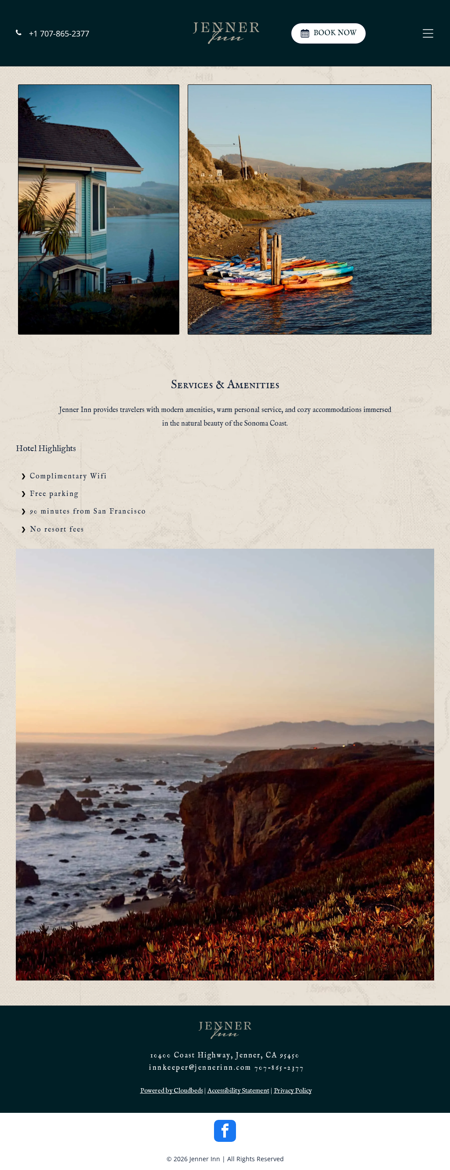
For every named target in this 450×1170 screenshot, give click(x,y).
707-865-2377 (279, 1068)
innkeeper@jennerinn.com (200, 1068)
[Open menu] (428, 33)
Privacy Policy (293, 1090)
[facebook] (225, 1132)
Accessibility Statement (238, 1090)
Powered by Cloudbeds (171, 1090)
